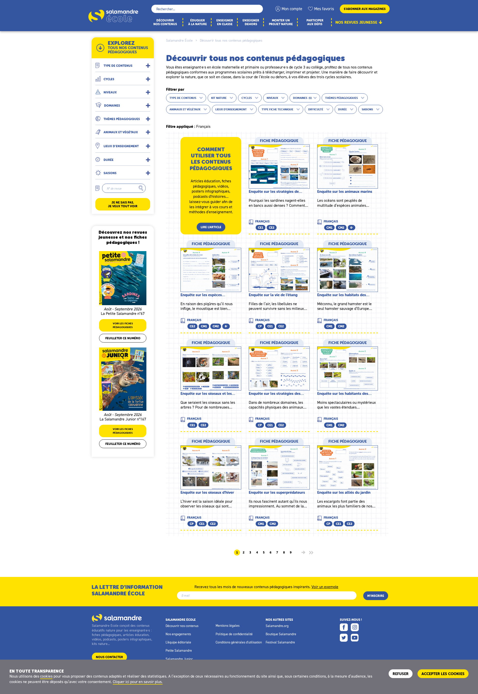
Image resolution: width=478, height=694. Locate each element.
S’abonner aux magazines (365, 9)
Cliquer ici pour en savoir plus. (138, 681)
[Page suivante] (303, 552)
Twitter (344, 638)
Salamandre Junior (179, 659)
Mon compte (292, 8)
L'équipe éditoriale (178, 642)
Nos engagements (178, 634)
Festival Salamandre (280, 642)
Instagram (355, 627)
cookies (46, 676)
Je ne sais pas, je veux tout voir (122, 204)
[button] (122, 63)
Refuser (401, 673)
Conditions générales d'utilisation (239, 642)
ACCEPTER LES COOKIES (443, 673)
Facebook (344, 627)
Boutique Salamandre (281, 634)
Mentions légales (227, 625)
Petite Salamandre (179, 650)
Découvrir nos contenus (182, 626)
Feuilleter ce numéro (122, 338)
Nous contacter (109, 657)
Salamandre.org (277, 626)
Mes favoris (324, 8)
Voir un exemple (324, 586)
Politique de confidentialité (234, 634)
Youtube (355, 638)
